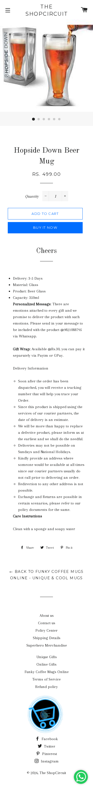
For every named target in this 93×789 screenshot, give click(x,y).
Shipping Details (46, 638)
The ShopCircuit (46, 10)
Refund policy (46, 686)
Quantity (32, 196)
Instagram (49, 761)
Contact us (46, 623)
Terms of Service (46, 679)
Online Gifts (46, 664)
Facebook (49, 739)
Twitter (49, 746)
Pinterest (49, 753)
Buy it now (45, 227)
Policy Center (46, 630)
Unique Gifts (46, 657)
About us (47, 615)
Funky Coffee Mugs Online (47, 671)
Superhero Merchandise (46, 645)
